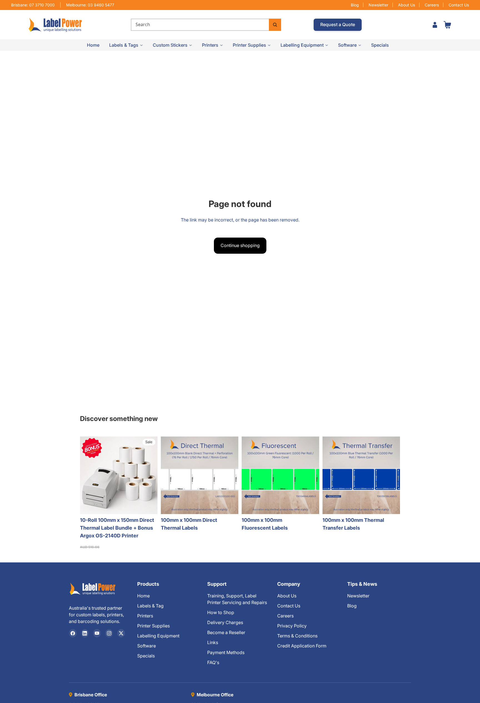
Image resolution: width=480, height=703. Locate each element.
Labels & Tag (150, 606)
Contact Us (459, 5)
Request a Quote (337, 24)
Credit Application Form (301, 646)
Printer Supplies (153, 626)
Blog (355, 5)
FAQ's (213, 662)
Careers (432, 5)
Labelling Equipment (158, 636)
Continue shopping (240, 245)
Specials (146, 656)
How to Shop (220, 612)
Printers (145, 616)
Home (143, 596)
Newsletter (378, 5)
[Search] (275, 25)
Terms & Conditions (297, 636)
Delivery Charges (225, 622)
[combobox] (200, 25)
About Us (406, 5)
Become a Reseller (226, 632)
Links (212, 642)
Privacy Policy (292, 626)
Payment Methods (225, 652)
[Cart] (447, 25)
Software (146, 646)
